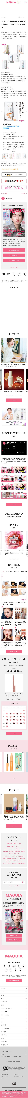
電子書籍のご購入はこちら (14, 939)
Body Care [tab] (24, 571)
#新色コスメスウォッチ (14, 853)
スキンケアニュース (15, 280)
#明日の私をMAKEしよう (14, 843)
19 (14, 720)
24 (7, 723)
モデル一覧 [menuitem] (4, 1041)
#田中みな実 (17, 851)
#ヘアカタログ (15, 858)
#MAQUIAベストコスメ (14, 846)
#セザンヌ (14, 863)
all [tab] (3, 571)
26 (14, 723)
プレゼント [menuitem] (4, 1035)
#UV (17, 267)
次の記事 (23, 193)
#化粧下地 (14, 860)
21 (21, 720)
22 (24, 720)
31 (7, 726)
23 (4, 723)
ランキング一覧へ (14, 651)
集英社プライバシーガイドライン (18, 1076)
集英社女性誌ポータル (5, 1074)
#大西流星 (11, 851)
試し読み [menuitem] (3, 1031)
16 (3, 720)
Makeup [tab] (16, 571)
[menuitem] (14, 988)
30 (4, 726)
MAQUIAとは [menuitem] (4, 1045)
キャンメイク (8, 693)
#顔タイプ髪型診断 (7, 858)
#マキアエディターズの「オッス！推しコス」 (14, 856)
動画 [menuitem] (2, 1038)
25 (11, 723)
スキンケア (3, 17)
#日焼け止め (22, 858)
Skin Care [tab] (9, 571)
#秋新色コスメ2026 (20, 848)
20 (17, 720)
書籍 (3, 1054)
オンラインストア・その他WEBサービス (11, 1056)
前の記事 (5, 193)
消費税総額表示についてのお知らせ (14, 1061)
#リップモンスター (7, 863)
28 (21, 723)
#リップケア (8, 860)
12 (14, 717)
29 (24, 723)
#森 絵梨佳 (5, 851)
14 (21, 717)
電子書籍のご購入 (14, 255)
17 (7, 720)
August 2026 (14, 704)
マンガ (3, 1049)
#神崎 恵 (23, 851)
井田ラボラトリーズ (18, 693)
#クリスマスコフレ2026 (9, 848)
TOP (2, 280)
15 (24, 717)
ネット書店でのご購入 (14, 260)
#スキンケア (12, 267)
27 (17, 723)
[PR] (14, 416)
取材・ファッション (6, 1051)
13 (17, 717)
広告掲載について (16, 1074)
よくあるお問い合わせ (5, 1076)
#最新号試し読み (21, 863)
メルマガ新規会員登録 (14, 980)
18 (10, 720)
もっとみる (14, 400)
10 (7, 717)
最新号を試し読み (14, 250)
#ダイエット (20, 860)
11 (10, 717)
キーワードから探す (14, 885)
